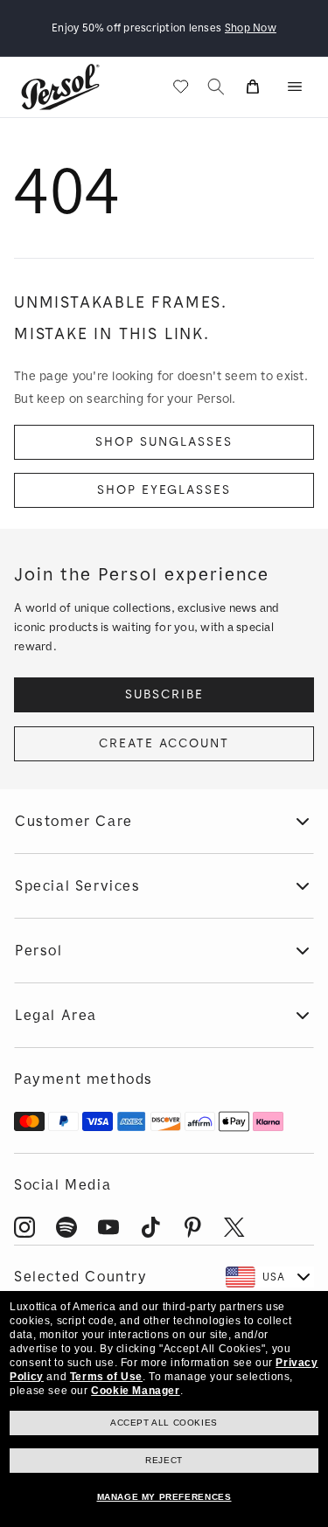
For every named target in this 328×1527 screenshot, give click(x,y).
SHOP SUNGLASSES (164, 441)
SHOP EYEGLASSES (164, 489)
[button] (295, 86)
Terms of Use (106, 1377)
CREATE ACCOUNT (164, 743)
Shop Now (250, 28)
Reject (164, 1460)
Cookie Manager (135, 1391)
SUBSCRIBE (164, 694)
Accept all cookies (164, 1422)
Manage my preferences (164, 1497)
